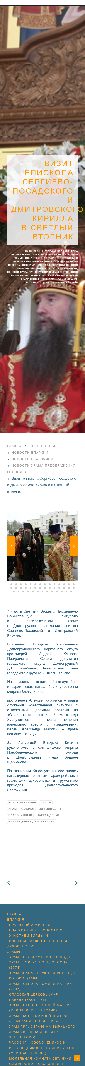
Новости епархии (30, 452)
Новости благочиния (34, 459)
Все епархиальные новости (38, 941)
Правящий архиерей (30, 925)
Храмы (13, 951)
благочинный (20, 815)
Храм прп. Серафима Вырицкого (42, 1026)
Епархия (15, 919)
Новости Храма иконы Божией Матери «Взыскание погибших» (49, 279)
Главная (15, 446)
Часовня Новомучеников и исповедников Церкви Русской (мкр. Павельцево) (42, 1048)
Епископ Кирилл (22, 802)
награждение (48, 815)
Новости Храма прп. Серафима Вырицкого (36, 272)
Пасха (46, 802)
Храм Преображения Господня (34, 808)
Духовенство (21, 946)
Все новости (41, 446)
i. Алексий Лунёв (67, 282)
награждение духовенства (31, 821)
